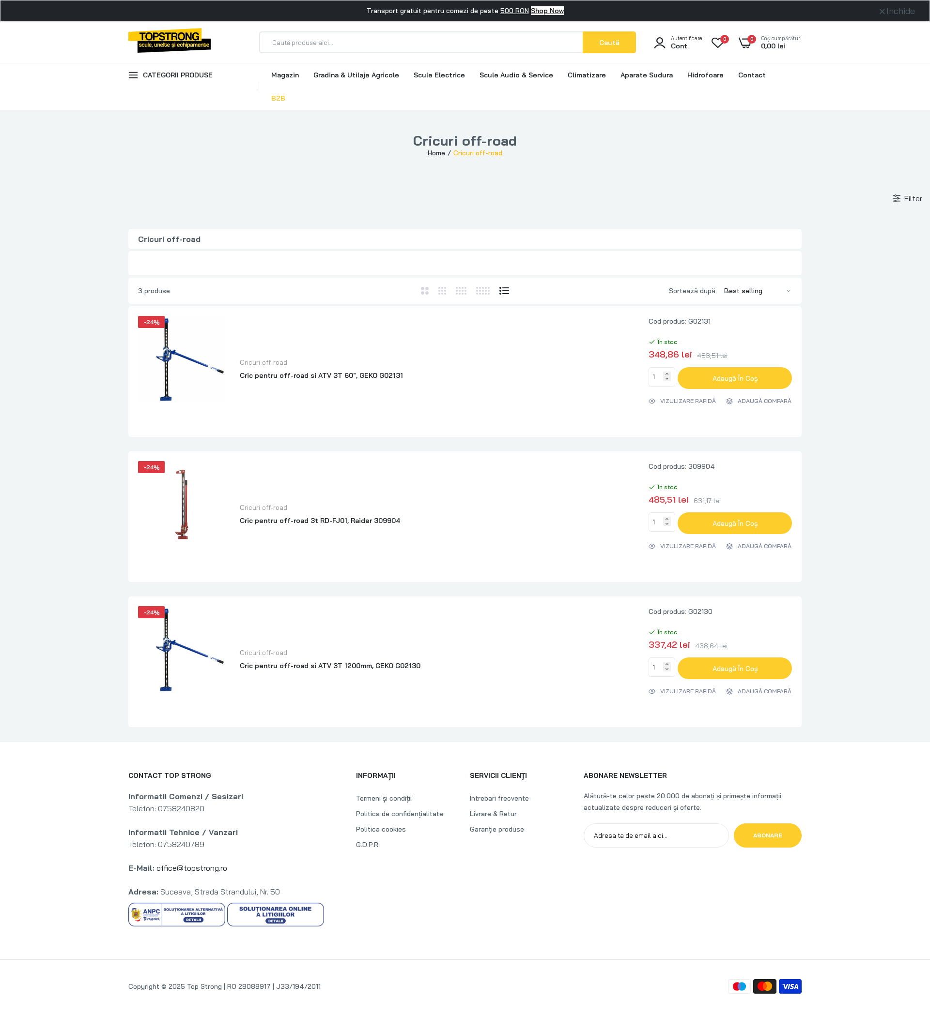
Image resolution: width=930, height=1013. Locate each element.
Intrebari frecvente (499, 798)
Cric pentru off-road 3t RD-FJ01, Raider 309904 (320, 520)
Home (436, 153)
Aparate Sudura (646, 75)
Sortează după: (693, 290)
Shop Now (547, 10)
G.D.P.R (367, 844)
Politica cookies (381, 829)
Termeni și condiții (384, 798)
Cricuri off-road (263, 362)
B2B (278, 98)
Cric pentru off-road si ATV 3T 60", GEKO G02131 (321, 375)
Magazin (285, 75)
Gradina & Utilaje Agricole (356, 75)
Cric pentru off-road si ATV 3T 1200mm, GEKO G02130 (330, 665)
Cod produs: (667, 321)
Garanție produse (497, 829)
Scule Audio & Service (516, 75)
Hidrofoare (705, 75)
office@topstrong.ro (191, 868)
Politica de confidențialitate (399, 813)
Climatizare (587, 75)
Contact (752, 75)
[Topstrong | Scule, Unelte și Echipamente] (169, 42)
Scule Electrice (439, 75)
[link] (903, 943)
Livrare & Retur (493, 813)
